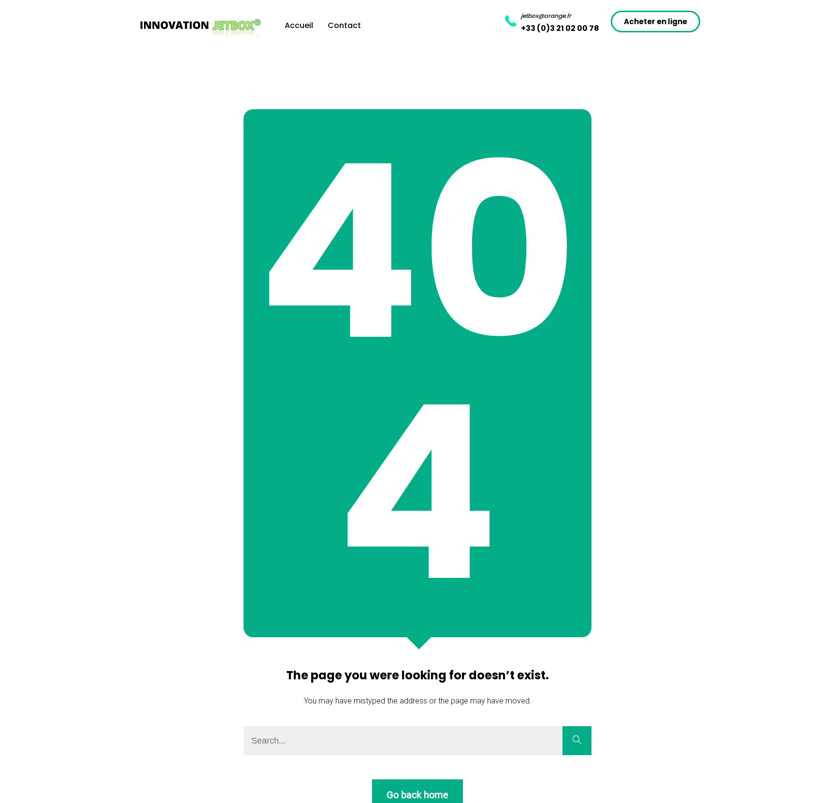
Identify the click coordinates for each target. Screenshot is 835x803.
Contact (344, 25)
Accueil (299, 25)
